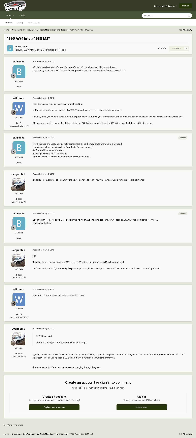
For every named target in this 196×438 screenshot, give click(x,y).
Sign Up (185, 6)
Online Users (34, 22)
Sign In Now (141, 407)
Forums (8, 22)
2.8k (20, 123)
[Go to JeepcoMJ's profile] (18, 184)
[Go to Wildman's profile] (18, 108)
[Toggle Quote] (37, 336)
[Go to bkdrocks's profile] (10, 48)
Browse (10, 15)
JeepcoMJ (18, 174)
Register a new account (54, 407)
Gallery (20, 22)
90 (20, 86)
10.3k (19, 199)
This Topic (177, 15)
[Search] (189, 15)
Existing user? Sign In (164, 6)
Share (163, 48)
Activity (22, 15)
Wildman (18, 98)
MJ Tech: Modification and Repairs (49, 50)
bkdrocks (22, 46)
